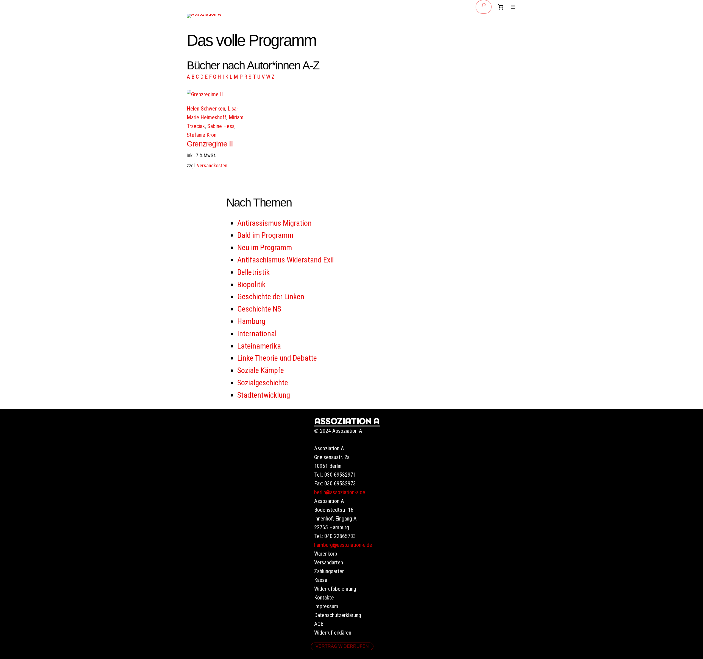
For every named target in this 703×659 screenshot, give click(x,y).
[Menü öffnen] (513, 7)
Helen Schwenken (206, 108)
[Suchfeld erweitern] (484, 7)
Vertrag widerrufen (342, 646)
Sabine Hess (221, 126)
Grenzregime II (210, 144)
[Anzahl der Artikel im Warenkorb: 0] (500, 7)
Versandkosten (212, 165)
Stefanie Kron (201, 135)
